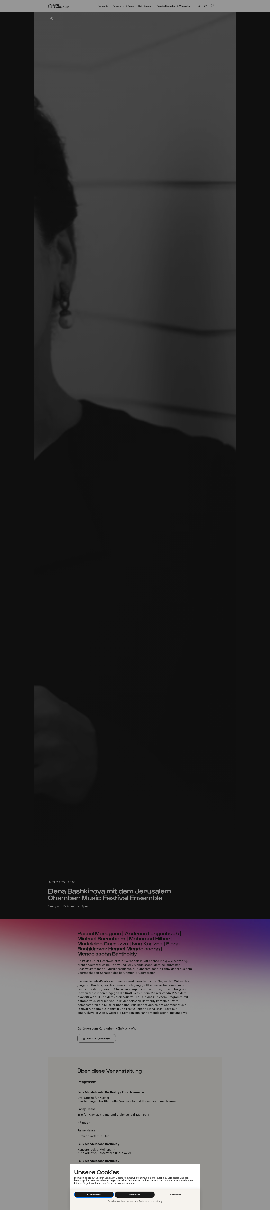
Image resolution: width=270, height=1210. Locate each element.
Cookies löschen (116, 1201)
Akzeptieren (94, 1194)
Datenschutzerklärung (151, 1201)
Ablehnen (134, 1194)
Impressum (132, 1201)
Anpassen (175, 1194)
